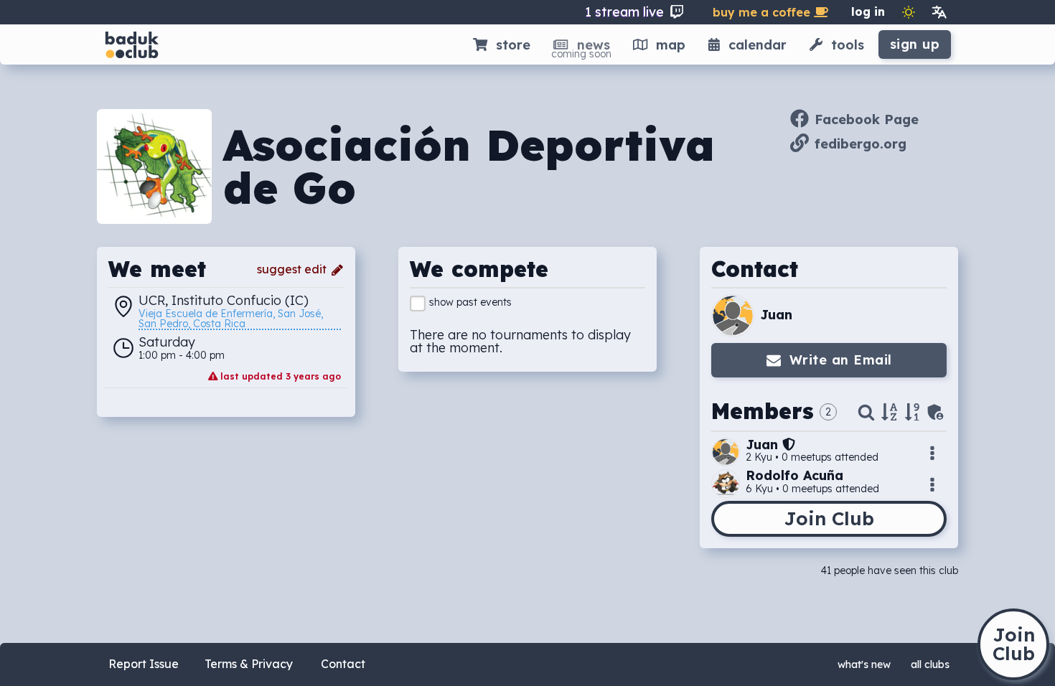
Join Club (829, 518)
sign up (915, 44)
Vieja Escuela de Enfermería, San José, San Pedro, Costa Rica (232, 319)
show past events (470, 302)
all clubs (930, 664)
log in (868, 11)
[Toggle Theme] (908, 12)
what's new (864, 664)
